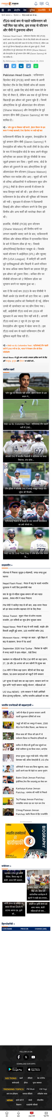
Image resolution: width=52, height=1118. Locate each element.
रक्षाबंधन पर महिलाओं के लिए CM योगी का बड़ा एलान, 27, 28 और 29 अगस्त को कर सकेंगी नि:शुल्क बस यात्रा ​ (25, 663)
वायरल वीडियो (27, 1094)
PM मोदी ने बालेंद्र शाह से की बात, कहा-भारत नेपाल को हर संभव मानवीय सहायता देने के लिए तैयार (25, 607)
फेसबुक (8, 361)
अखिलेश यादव (42, 1094)
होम (9, 10)
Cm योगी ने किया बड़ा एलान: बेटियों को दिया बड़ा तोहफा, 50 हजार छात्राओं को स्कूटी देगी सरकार (23, 672)
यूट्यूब (14, 361)
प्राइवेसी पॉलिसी (31, 1105)
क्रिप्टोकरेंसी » (8, 924)
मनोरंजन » (6, 866)
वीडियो (30, 1078)
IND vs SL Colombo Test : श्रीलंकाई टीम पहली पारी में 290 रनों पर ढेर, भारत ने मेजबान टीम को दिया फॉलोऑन (25, 348)
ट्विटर (22, 361)
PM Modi (30, 1089)
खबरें (21, 1078)
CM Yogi (43, 1089)
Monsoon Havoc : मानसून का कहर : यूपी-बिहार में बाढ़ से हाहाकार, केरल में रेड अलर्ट (25, 639)
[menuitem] (9, 10)
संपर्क (30, 1100)
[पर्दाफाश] (10, 5)
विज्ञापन (18, 1105)
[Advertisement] (26, 1017)
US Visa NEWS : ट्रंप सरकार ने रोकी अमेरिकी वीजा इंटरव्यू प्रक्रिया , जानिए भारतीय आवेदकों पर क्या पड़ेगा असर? (25, 696)
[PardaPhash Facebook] (19, 1059)
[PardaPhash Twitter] (26, 1059)
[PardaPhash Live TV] (42, 4)
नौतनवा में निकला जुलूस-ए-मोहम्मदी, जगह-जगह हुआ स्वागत (24, 574)
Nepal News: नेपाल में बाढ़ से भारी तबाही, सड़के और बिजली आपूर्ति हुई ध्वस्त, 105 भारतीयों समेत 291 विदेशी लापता (25, 631)
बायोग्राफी (15, 1083)
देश (24, 10)
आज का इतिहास (12, 1094)
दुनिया (32, 10)
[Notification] (36, 4)
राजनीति (41, 10)
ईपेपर (26, 1083)
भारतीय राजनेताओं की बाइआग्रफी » (17, 705)
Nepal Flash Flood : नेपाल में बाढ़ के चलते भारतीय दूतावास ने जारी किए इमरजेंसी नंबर (25, 585)
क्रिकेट (16, 15)
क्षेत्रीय (16, 10)
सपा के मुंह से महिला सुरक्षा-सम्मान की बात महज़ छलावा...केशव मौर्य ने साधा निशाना (22, 596)
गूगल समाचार (37, 1083)
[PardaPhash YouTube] (33, 1059)
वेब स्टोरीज (41, 1078)
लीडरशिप (40, 1100)
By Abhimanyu (9, 61)
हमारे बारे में (19, 1100)
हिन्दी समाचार (6, 15)
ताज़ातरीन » (7, 565)
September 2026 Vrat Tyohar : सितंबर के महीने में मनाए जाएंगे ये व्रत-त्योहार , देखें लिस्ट (25, 650)
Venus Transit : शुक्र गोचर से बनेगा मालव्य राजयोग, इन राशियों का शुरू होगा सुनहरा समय (22, 618)
